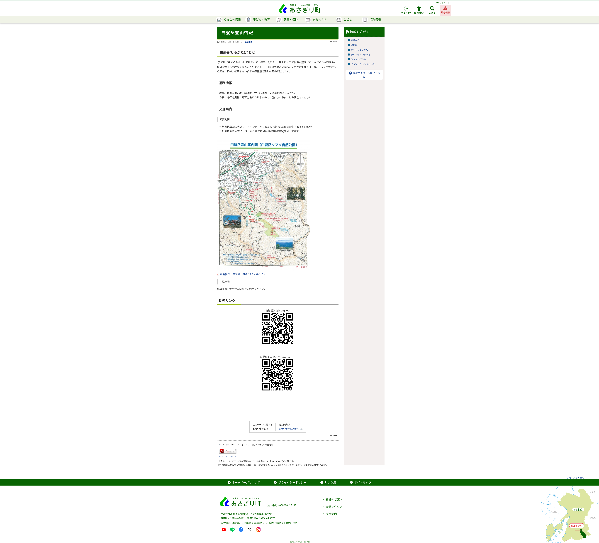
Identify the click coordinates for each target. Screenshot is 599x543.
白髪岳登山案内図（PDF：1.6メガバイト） (244, 274)
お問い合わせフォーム (290, 428)
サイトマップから (359, 50)
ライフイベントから (360, 54)
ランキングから (358, 59)
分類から (355, 45)
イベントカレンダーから (363, 64)
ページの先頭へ (576, 478)
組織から (355, 40)
